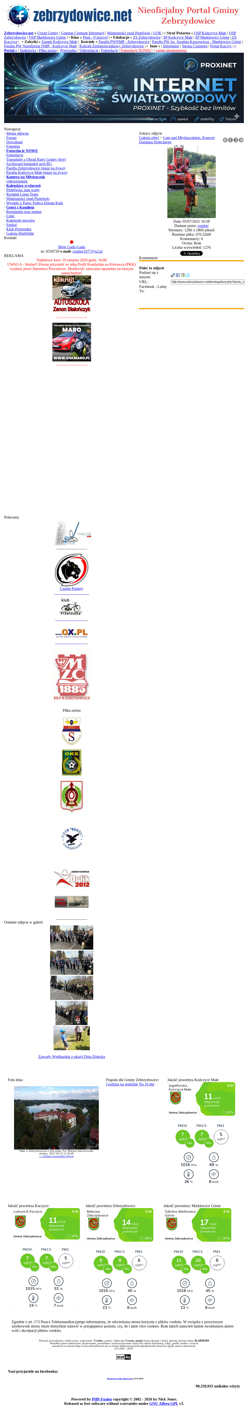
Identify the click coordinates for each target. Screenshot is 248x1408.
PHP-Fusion (102, 1399)
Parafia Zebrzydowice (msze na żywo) (35, 168)
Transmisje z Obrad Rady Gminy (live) (36, 159)
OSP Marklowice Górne (47, 37)
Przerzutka (68, 50)
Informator (171, 46)
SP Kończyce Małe (178, 37)
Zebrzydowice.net (18, 33)
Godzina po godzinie (122, 1084)
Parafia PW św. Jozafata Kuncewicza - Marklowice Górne (196, 42)
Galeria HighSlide (20, 233)
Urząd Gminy (47, 33)
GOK (157, 33)
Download (14, 142)
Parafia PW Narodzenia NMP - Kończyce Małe (40, 46)
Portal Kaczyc (221, 46)
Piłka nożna (48, 50)
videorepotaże (17, 181)
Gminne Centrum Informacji (82, 33)
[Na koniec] (241, 141)
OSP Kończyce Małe (210, 33)
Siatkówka (28, 50)
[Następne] (236, 141)
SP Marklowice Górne (212, 37)
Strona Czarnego (195, 46)
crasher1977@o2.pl (87, 251)
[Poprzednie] (230, 141)
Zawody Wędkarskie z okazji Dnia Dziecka (71, 1057)
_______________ (69, 619)
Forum (11, 138)
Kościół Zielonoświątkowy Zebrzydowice (111, 46)
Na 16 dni (146, 1084)
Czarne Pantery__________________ (71, 591)
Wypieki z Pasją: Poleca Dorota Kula (34, 203)
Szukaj (11, 225)
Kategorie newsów (20, 220)
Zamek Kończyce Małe (59, 42)
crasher (203, 226)
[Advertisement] (71, 442)
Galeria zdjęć (149, 138)
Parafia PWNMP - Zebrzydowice (124, 42)
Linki (10, 216)
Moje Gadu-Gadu (71, 247)
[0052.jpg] (191, 217)
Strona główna (17, 133)
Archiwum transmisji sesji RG (29, 164)
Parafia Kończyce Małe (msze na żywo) (36, 172)
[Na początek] (225, 141)
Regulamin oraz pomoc (24, 212)
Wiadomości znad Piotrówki (128, 33)
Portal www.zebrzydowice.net (119, 1379)
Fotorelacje (109, 50)
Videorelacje (88, 50)
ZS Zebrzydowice (147, 37)
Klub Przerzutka (18, 229)
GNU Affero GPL (163, 1403)
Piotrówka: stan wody (23, 190)
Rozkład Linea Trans (22, 194)
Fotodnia (13, 146)
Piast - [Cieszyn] (95, 37)
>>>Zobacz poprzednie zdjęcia (56, 1156)
